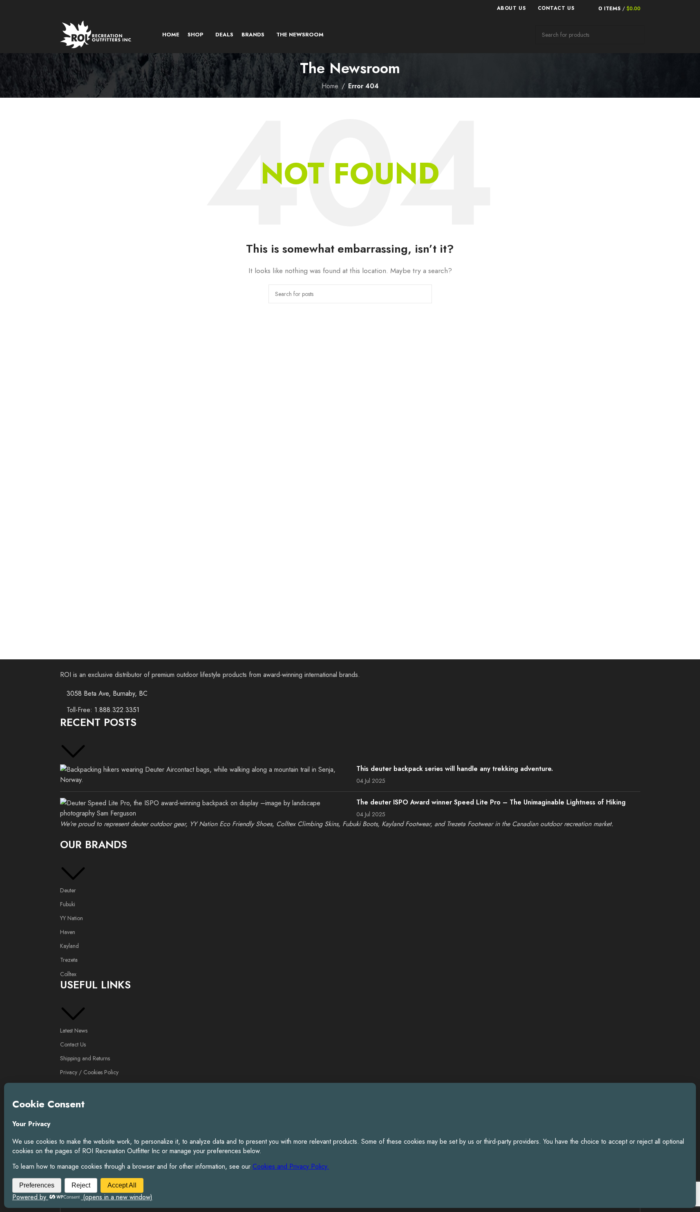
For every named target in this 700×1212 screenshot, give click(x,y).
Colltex (68, 974)
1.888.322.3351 (116, 710)
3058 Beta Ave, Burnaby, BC (107, 693)
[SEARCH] (635, 34)
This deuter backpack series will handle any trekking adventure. (454, 768)
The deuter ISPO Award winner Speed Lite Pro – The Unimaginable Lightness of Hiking (491, 802)
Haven (67, 932)
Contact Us (73, 1044)
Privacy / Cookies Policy (89, 1072)
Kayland (69, 946)
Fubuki (67, 904)
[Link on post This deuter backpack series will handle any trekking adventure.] (205, 774)
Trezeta (69, 960)
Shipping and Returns (85, 1058)
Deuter (68, 890)
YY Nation (71, 918)
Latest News (73, 1030)
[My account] (585, 8)
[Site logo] (96, 34)
